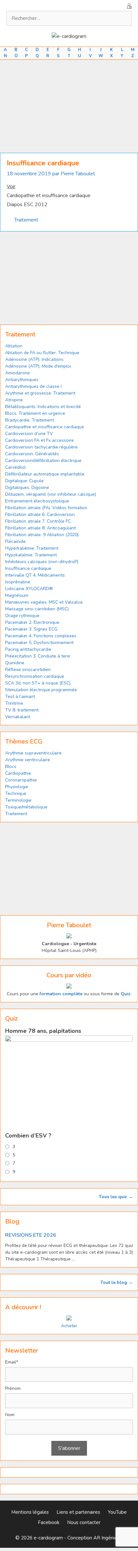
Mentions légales (30, 1512)
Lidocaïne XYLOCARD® (29, 589)
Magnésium (16, 595)
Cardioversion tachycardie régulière (41, 447)
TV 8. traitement (22, 710)
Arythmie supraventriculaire (33, 753)
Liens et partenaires (78, 1512)
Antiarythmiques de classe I (33, 386)
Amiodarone (17, 373)
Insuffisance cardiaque (28, 568)
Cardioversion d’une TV (29, 434)
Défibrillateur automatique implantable (44, 474)
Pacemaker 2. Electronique (32, 622)
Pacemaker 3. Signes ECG (31, 629)
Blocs (10, 766)
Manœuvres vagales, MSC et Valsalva (43, 602)
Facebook (48, 1522)
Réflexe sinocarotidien (28, 670)
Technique (15, 793)
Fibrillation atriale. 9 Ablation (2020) (42, 535)
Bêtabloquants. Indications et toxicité (43, 407)
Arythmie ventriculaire (27, 760)
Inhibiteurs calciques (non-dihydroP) (41, 562)
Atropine (14, 400)
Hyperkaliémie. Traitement (31, 548)
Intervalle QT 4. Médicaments (35, 575)
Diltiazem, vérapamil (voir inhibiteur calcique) (50, 494)
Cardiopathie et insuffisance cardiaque (44, 427)
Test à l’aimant (20, 696)
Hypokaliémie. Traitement (31, 555)
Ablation (13, 346)
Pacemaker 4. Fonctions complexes (40, 636)
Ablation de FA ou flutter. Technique (42, 353)
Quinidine (14, 663)
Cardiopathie (18, 773)
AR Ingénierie (108, 1538)
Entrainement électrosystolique (37, 501)
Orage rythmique (22, 616)
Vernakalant (17, 717)
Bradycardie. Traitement (29, 420)
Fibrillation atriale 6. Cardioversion (40, 514)
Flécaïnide (15, 541)
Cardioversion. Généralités (32, 454)
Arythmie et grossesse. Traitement (40, 393)
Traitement (26, 219)
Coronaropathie (21, 780)
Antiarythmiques (22, 380)
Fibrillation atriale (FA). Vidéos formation (46, 508)
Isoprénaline (17, 582)
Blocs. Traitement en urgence (35, 413)
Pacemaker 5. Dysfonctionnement (39, 643)
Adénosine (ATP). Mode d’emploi (38, 366)
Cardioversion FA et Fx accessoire (39, 440)
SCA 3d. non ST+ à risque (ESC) (38, 683)
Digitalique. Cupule (24, 481)
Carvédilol (15, 467)
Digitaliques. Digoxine (27, 487)
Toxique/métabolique (26, 807)
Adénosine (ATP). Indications (34, 359)
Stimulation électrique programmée (41, 690)
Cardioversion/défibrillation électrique (43, 460)
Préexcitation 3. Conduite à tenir (38, 656)
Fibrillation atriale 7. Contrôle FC (38, 521)
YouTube (117, 1512)
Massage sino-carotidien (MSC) (37, 609)
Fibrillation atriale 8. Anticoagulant (40, 528)
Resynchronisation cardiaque (34, 676)
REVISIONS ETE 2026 (30, 1235)
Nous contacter (83, 1522)
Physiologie (16, 787)
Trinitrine (14, 703)
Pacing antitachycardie (28, 649)
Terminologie (18, 800)
